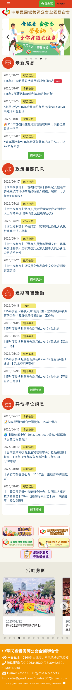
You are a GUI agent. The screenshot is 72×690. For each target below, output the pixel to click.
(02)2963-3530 (32, 662)
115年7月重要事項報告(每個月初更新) (29, 94)
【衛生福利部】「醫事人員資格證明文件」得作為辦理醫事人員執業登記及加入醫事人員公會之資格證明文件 (35, 248)
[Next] (64, 37)
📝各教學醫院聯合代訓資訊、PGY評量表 (30, 422)
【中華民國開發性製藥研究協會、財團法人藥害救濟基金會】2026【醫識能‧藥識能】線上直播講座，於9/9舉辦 (35, 496)
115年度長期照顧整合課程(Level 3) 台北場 (31, 328)
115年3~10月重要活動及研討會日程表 (29, 81)
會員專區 (47, 4)
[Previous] (8, 37)
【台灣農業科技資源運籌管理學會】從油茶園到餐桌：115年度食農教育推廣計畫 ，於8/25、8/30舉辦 (35, 457)
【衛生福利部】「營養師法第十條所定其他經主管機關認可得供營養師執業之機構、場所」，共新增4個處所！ (35, 191)
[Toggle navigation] (8, 4)
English (61, 3)
